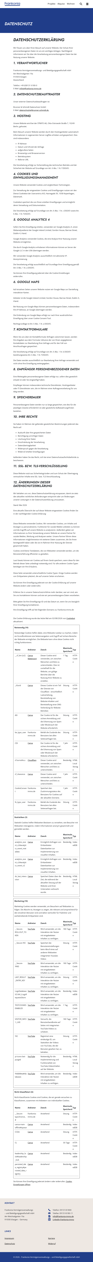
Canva (30, 655)
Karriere (51, 1238)
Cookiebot (70, 618)
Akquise (61, 3)
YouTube (31, 929)
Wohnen (71, 3)
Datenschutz (10, 1243)
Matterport (32, 658)
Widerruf (52, 1243)
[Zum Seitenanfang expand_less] (92, 1256)
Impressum (9, 1238)
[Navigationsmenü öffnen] (87, 4)
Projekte (51, 3)
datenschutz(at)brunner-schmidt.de (34, 110)
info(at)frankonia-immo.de (30, 88)
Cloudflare (32, 760)
